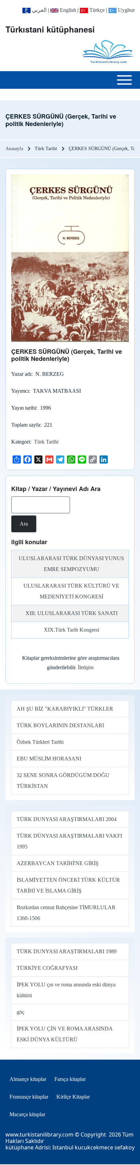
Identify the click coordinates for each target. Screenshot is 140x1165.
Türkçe (96, 10)
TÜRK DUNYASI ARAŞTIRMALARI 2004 (67, 819)
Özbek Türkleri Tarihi (40, 742)
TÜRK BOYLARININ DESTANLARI (60, 725)
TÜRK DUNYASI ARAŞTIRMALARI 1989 (67, 951)
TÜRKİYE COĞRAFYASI (47, 968)
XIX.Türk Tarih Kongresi (71, 630)
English (67, 10)
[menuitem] (27, 1079)
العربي (39, 10)
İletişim (85, 667)
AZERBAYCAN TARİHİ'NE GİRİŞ (58, 863)
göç (20, 1012)
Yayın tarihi (23, 408)
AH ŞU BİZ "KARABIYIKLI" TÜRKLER (65, 709)
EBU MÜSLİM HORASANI (49, 758)
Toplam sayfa (25, 425)
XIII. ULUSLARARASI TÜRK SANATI (71, 613)
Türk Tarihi (46, 442)
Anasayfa (14, 148)
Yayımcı (20, 391)
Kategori (20, 442)
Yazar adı (21, 374)
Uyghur (126, 10)
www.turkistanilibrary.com (39, 1134)
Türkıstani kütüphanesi (50, 29)
